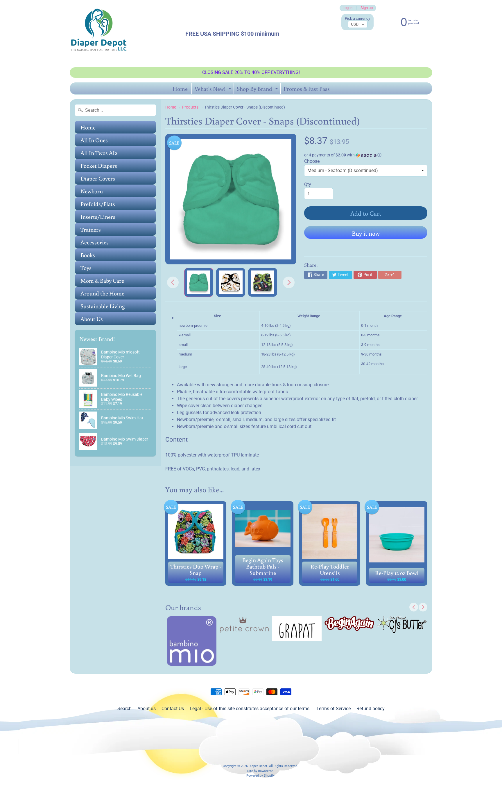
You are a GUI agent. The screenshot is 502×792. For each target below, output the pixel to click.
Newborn (91, 191)
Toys (86, 267)
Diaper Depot (258, 766)
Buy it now (366, 233)
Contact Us (173, 708)
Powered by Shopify (260, 775)
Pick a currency (357, 18)
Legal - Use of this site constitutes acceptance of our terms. (250, 708)
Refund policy (370, 708)
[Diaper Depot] (99, 34)
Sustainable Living (102, 306)
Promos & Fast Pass (307, 88)
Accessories (94, 242)
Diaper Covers (97, 178)
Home (180, 88)
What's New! (214, 89)
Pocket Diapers (98, 165)
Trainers (90, 229)
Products (190, 107)
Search (124, 708)
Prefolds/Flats (97, 204)
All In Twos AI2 (98, 152)
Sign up (367, 8)
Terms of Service (333, 708)
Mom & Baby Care (102, 280)
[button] (365, 155)
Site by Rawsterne (260, 771)
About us (146, 708)
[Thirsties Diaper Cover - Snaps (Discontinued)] (198, 282)
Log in (347, 8)
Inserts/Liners (97, 216)
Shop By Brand (258, 89)
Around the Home (102, 293)
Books (87, 255)
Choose (312, 161)
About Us (91, 318)
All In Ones (94, 140)
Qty (307, 184)
